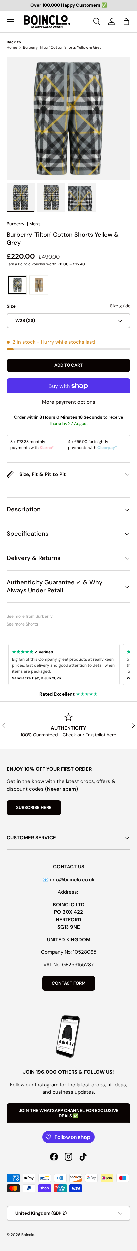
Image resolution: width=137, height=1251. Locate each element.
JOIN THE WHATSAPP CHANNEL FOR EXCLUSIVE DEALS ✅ (69, 1113)
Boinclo (27, 1234)
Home (12, 47)
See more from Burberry (30, 616)
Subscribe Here (34, 807)
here (111, 735)
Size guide (120, 306)
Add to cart (68, 365)
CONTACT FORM (69, 983)
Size (11, 306)
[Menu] (10, 21)
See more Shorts (22, 624)
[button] (126, 21)
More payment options (68, 402)
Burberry (15, 224)
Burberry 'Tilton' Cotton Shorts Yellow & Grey (62, 47)
